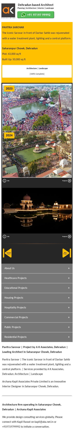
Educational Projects (15, 288)
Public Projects (12, 327)
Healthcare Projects (15, 278)
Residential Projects (15, 337)
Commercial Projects (16, 317)
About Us (9, 268)
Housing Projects (13, 298)
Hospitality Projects (15, 307)
